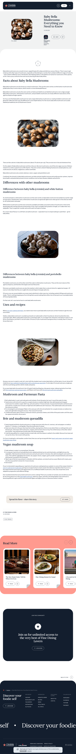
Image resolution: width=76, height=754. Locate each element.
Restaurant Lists (30, 699)
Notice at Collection (50, 746)
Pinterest (66, 705)
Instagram (66, 697)
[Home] (10, 5)
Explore (8, 690)
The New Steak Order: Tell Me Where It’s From (15, 578)
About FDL (53, 698)
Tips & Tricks (41, 704)
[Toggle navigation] (69, 5)
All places (28, 706)
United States (69, 744)
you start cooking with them (15, 310)
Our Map (27, 697)
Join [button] (64, 5)
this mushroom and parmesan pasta (16, 390)
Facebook (66, 700)
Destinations (29, 704)
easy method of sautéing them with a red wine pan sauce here (28, 383)
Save (57, 37)
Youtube (65, 702)
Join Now (39, 648)
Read (11, 583)
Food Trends (8, 519)
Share (66, 499)
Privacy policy (48, 743)
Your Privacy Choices (36, 746)
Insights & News (42, 697)
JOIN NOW (23, 751)
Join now (10, 706)
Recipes (40, 699)
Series (39, 702)
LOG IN (29, 751)
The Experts (28, 702)
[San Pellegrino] (23, 745)
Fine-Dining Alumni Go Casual (45, 577)
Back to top (64, 677)
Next (71, 542)
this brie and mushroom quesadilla (52, 390)
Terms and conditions (36, 743)
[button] (58, 5)
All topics (41, 706)
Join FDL (53, 700)
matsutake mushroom (26, 476)
